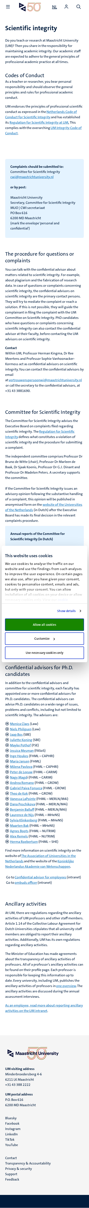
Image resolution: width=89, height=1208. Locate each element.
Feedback (12, 1179)
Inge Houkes (19, 756)
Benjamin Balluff (22, 809)
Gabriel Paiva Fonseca (26, 788)
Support (11, 1174)
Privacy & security (18, 1168)
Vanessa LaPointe (23, 799)
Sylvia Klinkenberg (23, 820)
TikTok (9, 1139)
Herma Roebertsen (24, 841)
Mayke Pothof (20, 745)
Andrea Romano (22, 782)
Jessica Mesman (22, 750)
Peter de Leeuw (21, 772)
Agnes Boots (19, 831)
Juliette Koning (21, 740)
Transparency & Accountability (28, 1163)
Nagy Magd (18, 777)
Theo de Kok (19, 793)
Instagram (13, 1129)
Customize (42, 638)
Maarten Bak (19, 825)
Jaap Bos (16, 734)
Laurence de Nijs (22, 815)
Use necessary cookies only (45, 653)
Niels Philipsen (21, 729)
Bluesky (11, 1118)
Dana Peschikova (22, 804)
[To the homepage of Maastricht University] (30, 7)
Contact (11, 1158)
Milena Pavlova (21, 766)
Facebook (12, 1123)
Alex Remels (19, 836)
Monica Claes (19, 724)
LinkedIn (11, 1134)
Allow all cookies (44, 625)
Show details (66, 611)
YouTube (11, 1145)
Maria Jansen (19, 761)
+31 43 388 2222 (17, 1084)
